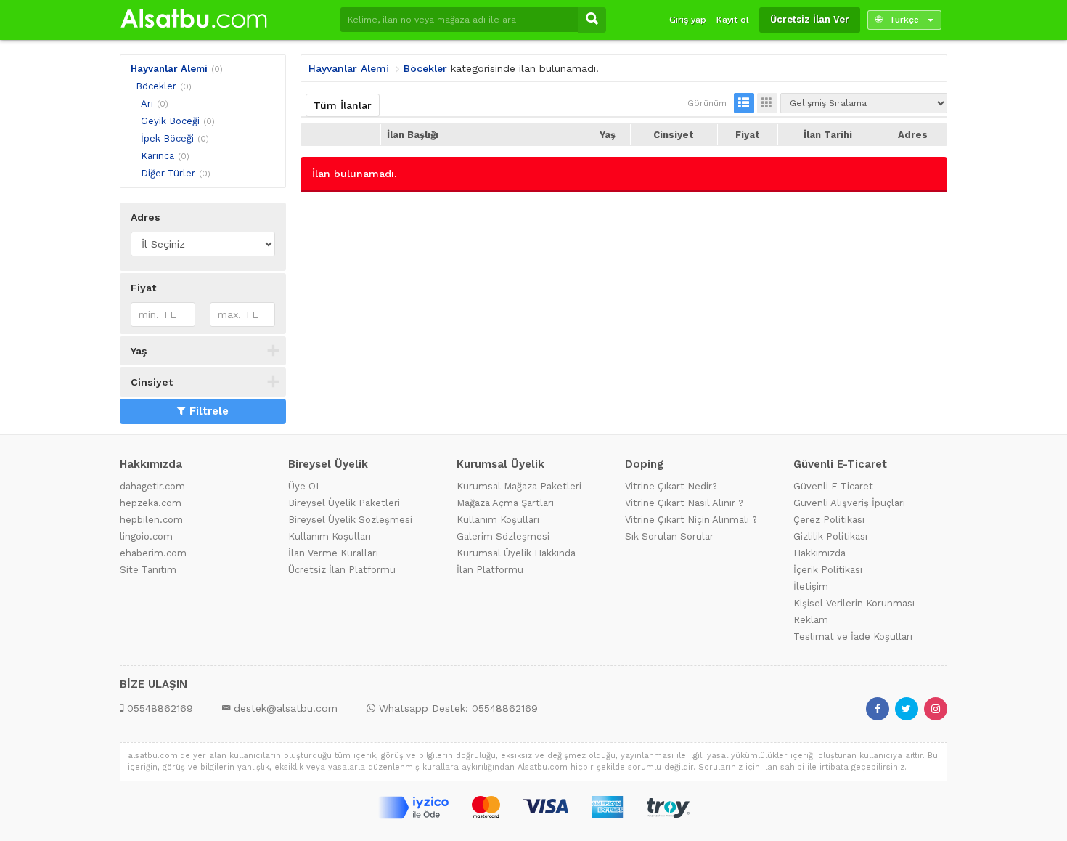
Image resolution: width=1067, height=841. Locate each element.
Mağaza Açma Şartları (505, 502)
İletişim (810, 586)
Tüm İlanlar (343, 105)
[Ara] (592, 20)
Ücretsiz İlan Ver (809, 19)
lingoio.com (146, 536)
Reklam (810, 619)
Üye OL (305, 486)
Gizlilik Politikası (830, 536)
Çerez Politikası (828, 519)
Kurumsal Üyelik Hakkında (516, 553)
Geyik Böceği (170, 120)
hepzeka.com (150, 502)
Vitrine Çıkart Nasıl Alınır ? (684, 502)
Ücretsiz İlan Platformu (342, 569)
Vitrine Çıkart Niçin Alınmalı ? (691, 519)
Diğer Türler (168, 173)
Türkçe (904, 20)
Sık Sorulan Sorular (669, 536)
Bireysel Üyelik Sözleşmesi (350, 519)
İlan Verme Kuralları (333, 553)
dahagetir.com (152, 486)
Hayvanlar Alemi (169, 68)
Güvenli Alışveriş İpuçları (849, 502)
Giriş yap (687, 20)
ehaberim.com (153, 553)
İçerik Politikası (827, 569)
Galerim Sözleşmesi (503, 536)
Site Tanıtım (148, 569)
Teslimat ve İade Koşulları (852, 636)
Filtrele (209, 411)
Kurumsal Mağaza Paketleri (519, 486)
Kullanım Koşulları (329, 536)
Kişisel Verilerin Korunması (854, 603)
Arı (147, 103)
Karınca (157, 155)
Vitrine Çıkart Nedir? (671, 486)
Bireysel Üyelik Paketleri (344, 502)
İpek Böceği (167, 138)
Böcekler (156, 86)
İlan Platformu (490, 569)
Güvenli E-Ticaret (833, 486)
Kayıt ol (732, 20)
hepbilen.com (151, 519)
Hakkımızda (819, 553)
